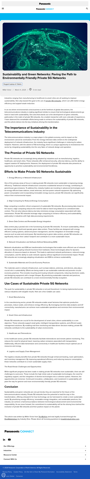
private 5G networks (53, 101)
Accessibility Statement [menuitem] (64, 472)
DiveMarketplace (10, 419)
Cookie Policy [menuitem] (18, 472)
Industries (7, 450)
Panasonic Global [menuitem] (8, 476)
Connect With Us (10, 459)
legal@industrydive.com (70, 419)
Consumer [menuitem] (19, 476)
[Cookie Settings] (3, 475)
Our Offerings (9, 446)
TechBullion (43, 416)
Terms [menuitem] (75, 472)
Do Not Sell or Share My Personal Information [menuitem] (39, 472)
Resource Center (10, 455)
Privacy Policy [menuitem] (7, 472)
